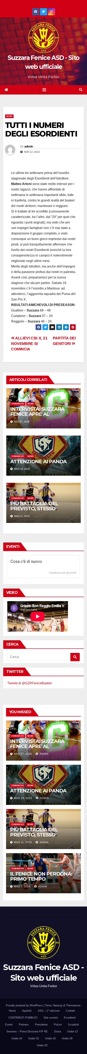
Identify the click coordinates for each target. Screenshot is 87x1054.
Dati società (51, 1017)
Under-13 (72, 1031)
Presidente (41, 1024)
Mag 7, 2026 (22, 886)
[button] (80, 89)
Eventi (9, 1024)
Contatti (70, 1010)
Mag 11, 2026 (23, 842)
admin (28, 146)
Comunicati (18, 404)
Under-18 (67, 1038)
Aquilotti (27, 1010)
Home (12, 1010)
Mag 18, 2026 (23, 798)
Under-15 (33, 1038)
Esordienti (70, 1017)
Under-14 (17, 1038)
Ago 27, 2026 (23, 754)
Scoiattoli (73, 1024)
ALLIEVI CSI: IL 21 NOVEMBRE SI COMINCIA (29, 343)
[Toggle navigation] (44, 90)
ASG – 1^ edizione (49, 1010)
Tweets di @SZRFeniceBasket (29, 683)
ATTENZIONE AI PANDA (38, 461)
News (9, 116)
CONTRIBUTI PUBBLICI (22, 1017)
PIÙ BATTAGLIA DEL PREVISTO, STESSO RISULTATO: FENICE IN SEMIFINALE (36, 511)
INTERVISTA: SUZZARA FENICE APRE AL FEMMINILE (37, 414)
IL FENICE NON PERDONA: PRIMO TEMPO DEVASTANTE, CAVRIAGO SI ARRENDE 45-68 (43, 881)
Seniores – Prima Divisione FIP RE (27, 1031)
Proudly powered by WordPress (25, 1005)
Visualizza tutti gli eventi (62, 572)
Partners (24, 1024)
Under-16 (50, 1038)
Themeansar (73, 1005)
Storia (57, 1031)
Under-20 (42, 1045)
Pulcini (58, 1024)
